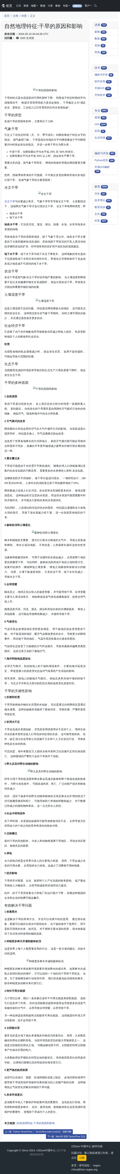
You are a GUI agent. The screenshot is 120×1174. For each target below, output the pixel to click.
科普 (24, 15)
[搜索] (95, 6)
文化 (100, 213)
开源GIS (102, 88)
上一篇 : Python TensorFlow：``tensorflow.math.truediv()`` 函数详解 (38, 1131)
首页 (8, 6)
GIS (100, 124)
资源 (25, 5)
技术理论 (102, 200)
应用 (99, 131)
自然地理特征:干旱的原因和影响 (36, 1123)
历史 (100, 193)
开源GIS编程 (102, 168)
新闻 (100, 31)
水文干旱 (9, 201)
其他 (100, 52)
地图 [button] (33, 5)
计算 (50, 5)
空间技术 (102, 95)
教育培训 (102, 207)
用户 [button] (87, 5)
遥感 (100, 117)
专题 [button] (65, 5)
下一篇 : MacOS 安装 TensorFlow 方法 (66, 1136)
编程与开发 (103, 74)
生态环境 (102, 137)
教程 (57, 5)
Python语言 (104, 160)
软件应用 (102, 81)
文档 (18, 5)
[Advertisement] (45, 66)
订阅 (81, 1157)
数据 (42, 5)
